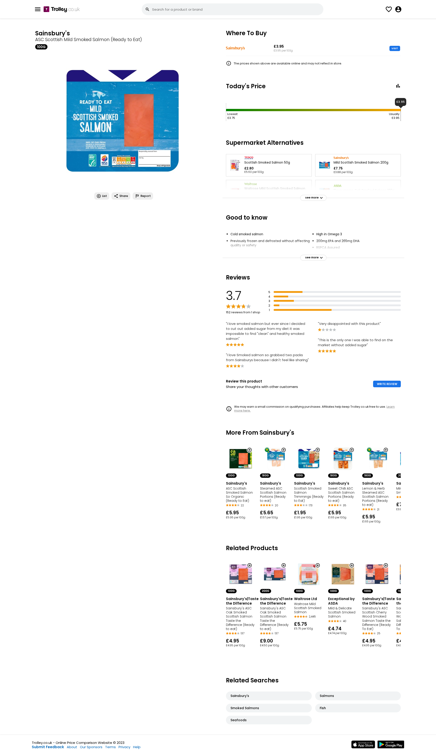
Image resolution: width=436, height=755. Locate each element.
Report (146, 196)
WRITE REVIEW (387, 384)
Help (137, 747)
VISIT (394, 48)
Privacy (124, 747)
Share (123, 196)
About (72, 747)
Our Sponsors (91, 747)
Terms (110, 747)
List (104, 196)
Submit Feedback (48, 747)
